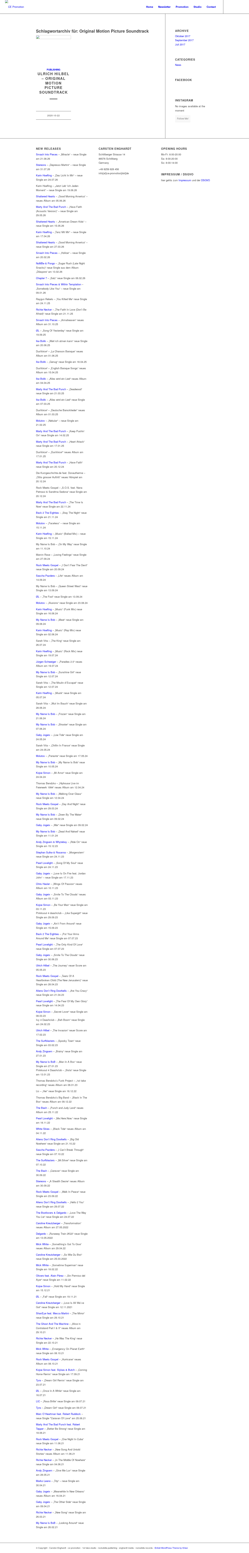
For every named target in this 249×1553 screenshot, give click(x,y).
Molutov (41, 420)
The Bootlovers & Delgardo (51, 1212)
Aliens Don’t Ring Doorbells (51, 990)
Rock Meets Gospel (47, 565)
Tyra (38, 1380)
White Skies (43, 1129)
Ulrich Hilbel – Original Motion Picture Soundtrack (53, 83)
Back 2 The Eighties (47, 512)
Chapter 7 (41, 278)
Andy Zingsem (44, 1051)
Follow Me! (183, 118)
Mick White (42, 1244)
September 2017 (184, 40)
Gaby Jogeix (43, 735)
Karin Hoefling (44, 175)
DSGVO (205, 180)
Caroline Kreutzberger (48, 1223)
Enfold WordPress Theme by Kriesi (171, 1547)
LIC (38, 1401)
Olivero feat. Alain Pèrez (50, 1275)
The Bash (41, 1108)
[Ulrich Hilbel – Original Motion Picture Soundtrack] (53, 49)
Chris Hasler (43, 884)
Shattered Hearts (45, 196)
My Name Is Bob (45, 620)
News (178, 65)
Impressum (185, 180)
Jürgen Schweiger (46, 661)
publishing (53, 69)
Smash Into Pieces (47, 154)
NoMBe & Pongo (45, 263)
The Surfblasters (45, 1041)
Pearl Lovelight (44, 863)
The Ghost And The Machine (52, 1324)
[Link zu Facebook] (229, 7)
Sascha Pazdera (45, 575)
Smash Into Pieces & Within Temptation (58, 284)
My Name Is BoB (45, 1062)
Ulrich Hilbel (42, 965)
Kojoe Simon (43, 773)
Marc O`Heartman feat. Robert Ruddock (58, 1414)
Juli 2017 (180, 44)
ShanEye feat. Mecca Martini (52, 1313)
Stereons (41, 165)
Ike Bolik (41, 341)
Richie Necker (44, 309)
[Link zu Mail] (241, 7)
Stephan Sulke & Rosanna (51, 852)
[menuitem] (150, 7)
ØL (37, 330)
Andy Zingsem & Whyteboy (51, 842)
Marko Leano (43, 1481)
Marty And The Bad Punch (51, 207)
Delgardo (41, 1233)
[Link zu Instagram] (235, 7)
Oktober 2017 (182, 36)
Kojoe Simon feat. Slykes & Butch (55, 1370)
